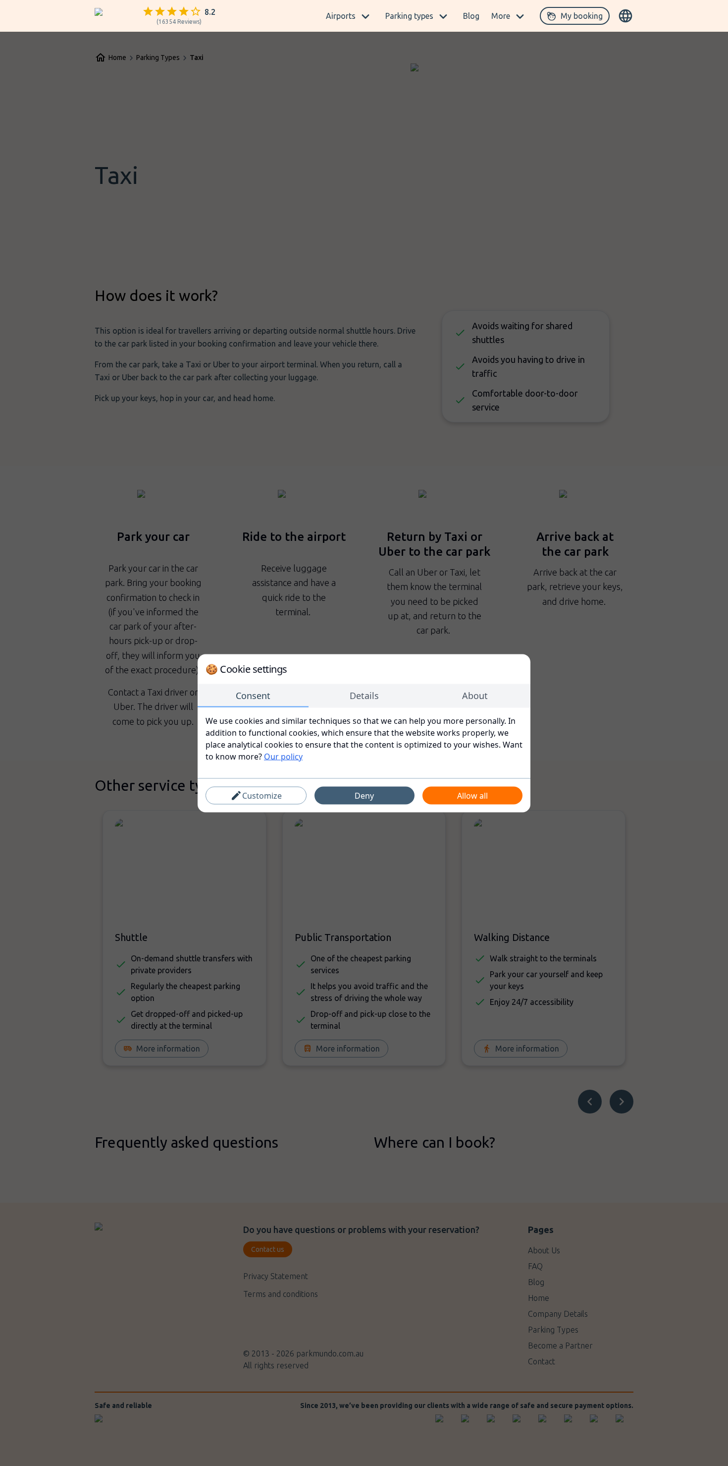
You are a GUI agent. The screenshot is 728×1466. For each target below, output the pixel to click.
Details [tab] (364, 695)
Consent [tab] (253, 695)
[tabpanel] (364, 738)
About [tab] (475, 695)
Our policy (283, 756)
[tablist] (364, 695)
